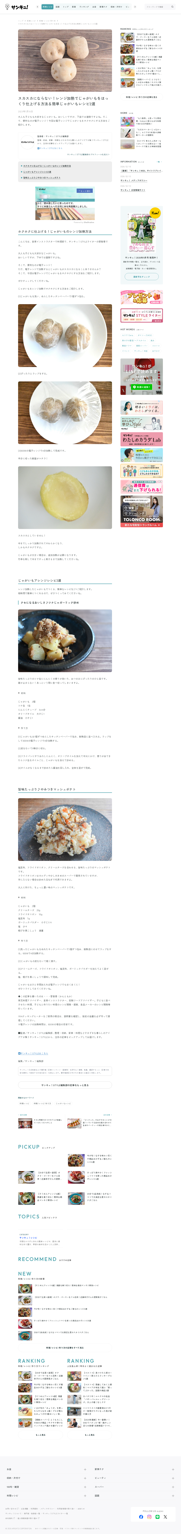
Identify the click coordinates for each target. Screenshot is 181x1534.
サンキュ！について (13, 1513)
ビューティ (130, 6)
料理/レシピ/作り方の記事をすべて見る (65, 1347)
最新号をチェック (141, 276)
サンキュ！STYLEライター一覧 (55, 1513)
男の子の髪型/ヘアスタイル (134, 340)
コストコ (156, 345)
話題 (57, 6)
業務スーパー (142, 345)
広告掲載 (24, 1508)
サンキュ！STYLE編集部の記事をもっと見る (65, 1085)
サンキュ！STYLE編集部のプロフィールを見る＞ (88, 154)
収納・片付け (116, 6)
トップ (66, 6)
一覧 (158, 162)
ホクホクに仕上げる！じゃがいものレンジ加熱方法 (47, 165)
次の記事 (106, 1115)
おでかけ (156, 351)
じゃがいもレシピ (63, 1103)
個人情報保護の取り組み (27, 1518)
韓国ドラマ (127, 345)
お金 (94, 6)
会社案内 (9, 1518)
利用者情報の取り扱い (66, 1508)
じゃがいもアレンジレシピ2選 (37, 171)
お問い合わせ (10, 1508)
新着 (74, 6)
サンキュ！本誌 (141, 351)
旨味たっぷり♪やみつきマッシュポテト (42, 177)
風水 (152, 340)
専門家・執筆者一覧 (32, 1513)
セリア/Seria (127, 335)
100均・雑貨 (13, 1486)
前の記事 (23, 1115)
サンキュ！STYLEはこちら (51, 148)
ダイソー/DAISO (145, 335)
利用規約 (34, 1508)
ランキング (84, 6)
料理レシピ (47, 6)
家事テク (103, 6)
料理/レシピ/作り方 (47, 21)
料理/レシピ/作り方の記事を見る (141, 97)
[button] (37, 6)
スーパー (99, 1486)
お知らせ (81, 1508)
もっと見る (41, 1434)
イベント (126, 351)
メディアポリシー (47, 1508)
